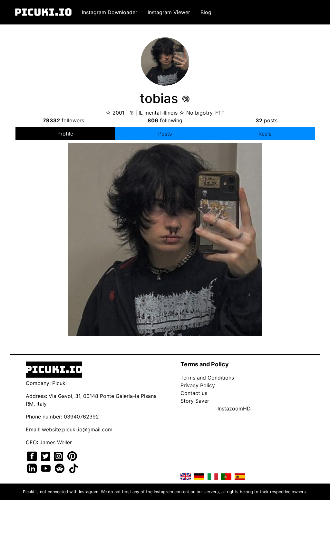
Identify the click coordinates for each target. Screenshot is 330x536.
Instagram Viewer (169, 12)
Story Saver (194, 401)
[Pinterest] (72, 455)
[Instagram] (59, 455)
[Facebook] (33, 455)
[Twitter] (46, 455)
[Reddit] (60, 468)
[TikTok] (73, 468)
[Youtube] (46, 468)
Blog (205, 12)
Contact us (193, 393)
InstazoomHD (234, 408)
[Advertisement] (165, 200)
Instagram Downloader (109, 12)
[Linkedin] (33, 468)
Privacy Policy (197, 385)
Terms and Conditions (207, 377)
